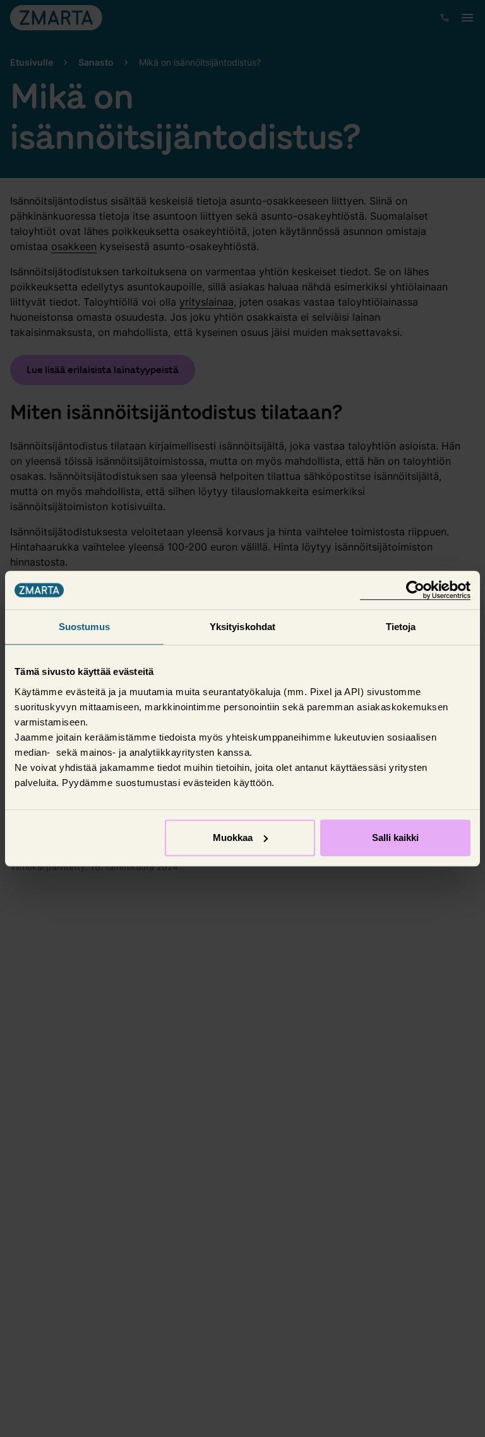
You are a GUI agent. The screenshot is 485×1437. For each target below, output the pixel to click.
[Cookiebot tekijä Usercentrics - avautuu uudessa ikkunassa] (415, 590)
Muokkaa (233, 837)
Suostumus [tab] (84, 626)
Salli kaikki (395, 837)
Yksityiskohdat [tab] (242, 626)
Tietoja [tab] (401, 626)
